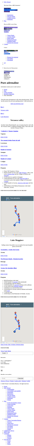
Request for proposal (12, 42)
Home (5, 89)
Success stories (11, 16)
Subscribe (20, 378)
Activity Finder (11, 37)
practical (17, 285)
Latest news (10, 423)
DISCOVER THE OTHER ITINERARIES (12, 344)
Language (6, 74)
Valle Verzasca (22, 172)
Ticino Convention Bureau (14, 420)
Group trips (10, 405)
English (9, 436)
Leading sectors (11, 18)
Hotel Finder (10, 38)
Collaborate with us (9, 430)
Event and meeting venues (14, 402)
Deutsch (9, 438)
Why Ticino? (7, 2)
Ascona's (15, 282)
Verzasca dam (10, 174)
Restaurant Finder (12, 39)
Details (9, 399)
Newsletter (10, 58)
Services (9, 422)
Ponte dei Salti (23, 178)
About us (3, 381)
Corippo (6, 181)
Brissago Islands (18, 286)
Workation (10, 19)
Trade (5, 351)
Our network (7, 77)
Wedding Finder (11, 41)
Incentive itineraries (9, 94)
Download (10, 60)
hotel (8, 290)
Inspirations (10, 15)
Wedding (9, 407)
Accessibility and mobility (14, 391)
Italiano (9, 435)
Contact (6, 44)
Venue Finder (10, 35)
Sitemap (24, 381)
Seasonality (10, 392)
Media (9, 351)
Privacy (8, 381)
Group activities (8, 92)
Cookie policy (17, 381)
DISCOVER (4, 137)
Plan (5, 21)
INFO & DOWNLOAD (17, 103)
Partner (12, 381)
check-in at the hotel (23, 183)
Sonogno (6, 175)
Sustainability (10, 389)
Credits (28, 381)
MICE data (7, 432)
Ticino (2, 351)
